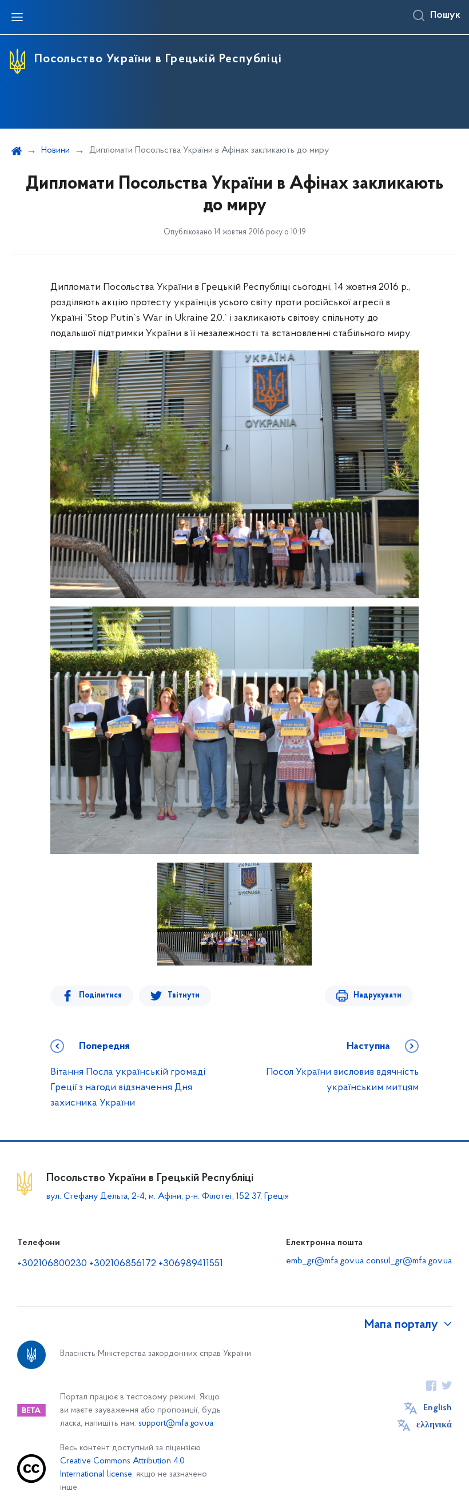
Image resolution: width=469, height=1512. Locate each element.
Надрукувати (377, 995)
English (437, 1408)
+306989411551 (190, 1264)
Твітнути (184, 995)
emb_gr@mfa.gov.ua (325, 1261)
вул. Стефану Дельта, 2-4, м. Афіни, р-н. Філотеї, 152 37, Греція (167, 1196)
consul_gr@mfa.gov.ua (409, 1261)
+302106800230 (52, 1264)
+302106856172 (122, 1264)
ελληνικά (434, 1425)
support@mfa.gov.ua (175, 1423)
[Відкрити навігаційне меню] (17, 17)
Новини (55, 150)
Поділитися (100, 995)
